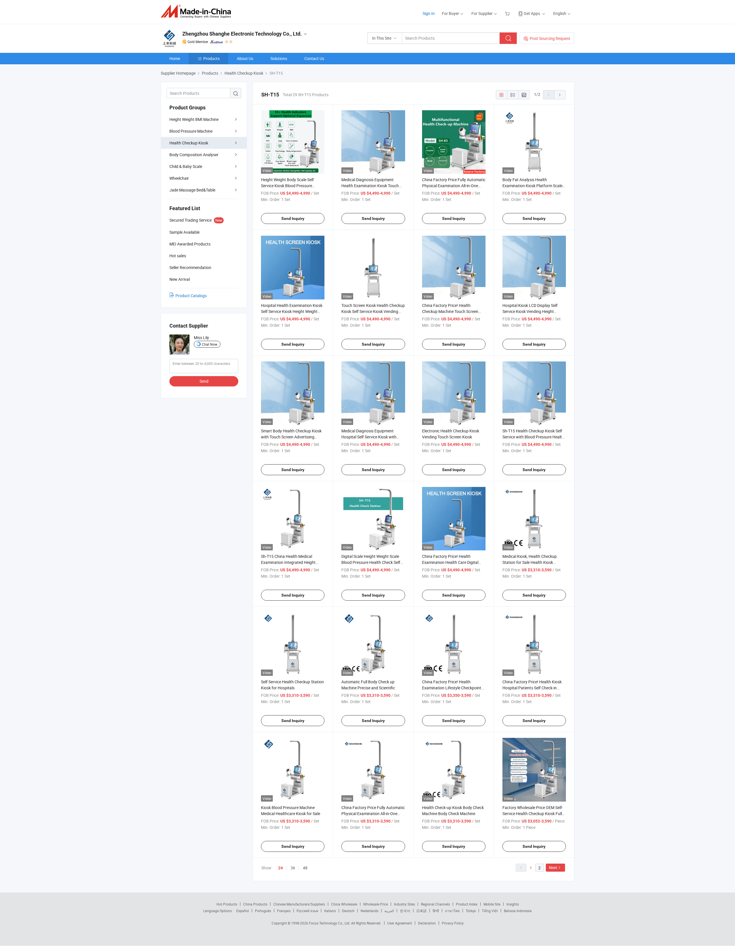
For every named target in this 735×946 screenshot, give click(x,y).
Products (211, 58)
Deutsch (348, 910)
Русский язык (307, 910)
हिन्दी (436, 910)
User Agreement (399, 923)
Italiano (330, 910)
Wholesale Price (375, 904)
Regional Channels (435, 904)
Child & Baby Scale (185, 166)
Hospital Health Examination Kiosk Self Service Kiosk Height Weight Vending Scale (291, 311)
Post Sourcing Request (550, 38)
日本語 (421, 910)
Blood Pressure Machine (190, 131)
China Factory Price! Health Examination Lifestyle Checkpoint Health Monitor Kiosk (451, 688)
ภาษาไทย (452, 910)
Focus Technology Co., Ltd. (330, 923)
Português (263, 910)
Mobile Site (491, 904)
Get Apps (532, 13)
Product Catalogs (191, 295)
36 (293, 867)
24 (280, 868)
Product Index (466, 904)
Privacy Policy (453, 923)
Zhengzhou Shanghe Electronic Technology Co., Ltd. (242, 34)
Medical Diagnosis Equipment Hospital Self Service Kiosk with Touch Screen (368, 437)
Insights (512, 904)
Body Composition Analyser (193, 154)
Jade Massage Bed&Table (192, 190)
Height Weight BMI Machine (193, 119)
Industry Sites (404, 904)
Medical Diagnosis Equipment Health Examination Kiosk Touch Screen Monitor (370, 185)
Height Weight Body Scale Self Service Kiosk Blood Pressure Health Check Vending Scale (287, 185)
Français (284, 910)
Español (242, 910)
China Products (255, 904)
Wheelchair (179, 178)
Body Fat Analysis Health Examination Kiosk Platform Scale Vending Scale (532, 185)
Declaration (427, 923)
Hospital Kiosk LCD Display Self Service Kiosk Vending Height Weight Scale (530, 311)
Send (204, 381)
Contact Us (314, 58)
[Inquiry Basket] (508, 13)
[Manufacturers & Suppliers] (198, 11)
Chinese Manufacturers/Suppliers (299, 904)
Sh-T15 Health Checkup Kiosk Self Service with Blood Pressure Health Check (533, 437)
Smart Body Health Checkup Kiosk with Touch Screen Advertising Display (291, 437)
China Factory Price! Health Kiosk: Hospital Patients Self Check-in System (532, 688)
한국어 (405, 910)
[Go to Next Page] (559, 94)
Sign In (429, 13)
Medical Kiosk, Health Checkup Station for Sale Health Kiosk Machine (529, 562)
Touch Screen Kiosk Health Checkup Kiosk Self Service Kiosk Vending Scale (373, 311)
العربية (389, 910)
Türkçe (471, 910)
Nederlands (369, 910)
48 (305, 867)
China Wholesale (344, 904)
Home (174, 58)
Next (553, 867)
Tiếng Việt (490, 910)
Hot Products (226, 904)
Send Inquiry (292, 218)
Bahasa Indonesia (518, 910)
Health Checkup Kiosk (188, 143)
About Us (245, 58)
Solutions (278, 58)
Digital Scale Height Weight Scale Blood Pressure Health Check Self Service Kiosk (370, 562)
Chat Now (209, 344)
